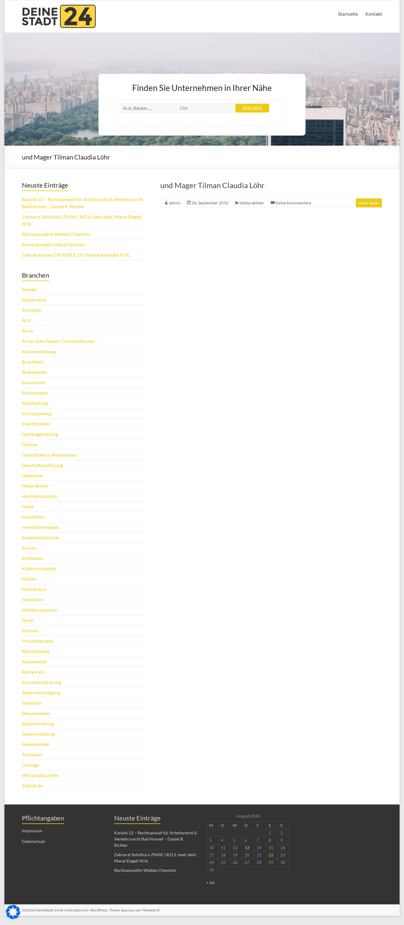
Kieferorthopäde (39, 568)
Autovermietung (39, 351)
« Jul (210, 882)
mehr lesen (369, 202)
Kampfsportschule (40, 537)
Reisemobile (34, 661)
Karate (29, 548)
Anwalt (29, 289)
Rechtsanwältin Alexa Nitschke (53, 244)
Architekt (31, 310)
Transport (32, 754)
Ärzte (27, 330)
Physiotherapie (37, 641)
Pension (30, 630)
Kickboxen (32, 558)
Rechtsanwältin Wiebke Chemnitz (56, 234)
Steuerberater (36, 713)
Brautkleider (34, 372)
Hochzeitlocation (39, 496)
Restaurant (33, 672)
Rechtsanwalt (36, 651)
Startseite (348, 14)
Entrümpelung (36, 413)
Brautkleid (32, 361)
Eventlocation (36, 423)
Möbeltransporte (39, 610)
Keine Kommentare (293, 202)
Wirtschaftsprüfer (40, 775)
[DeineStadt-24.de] (59, 7)
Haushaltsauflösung (42, 465)
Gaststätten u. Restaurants (49, 454)
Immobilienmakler (40, 527)
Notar (28, 620)
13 (247, 847)
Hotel (27, 506)
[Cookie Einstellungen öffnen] (13, 917)
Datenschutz (33, 841)
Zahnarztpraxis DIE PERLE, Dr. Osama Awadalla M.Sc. (76, 255)
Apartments (34, 299)
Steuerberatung (38, 723)
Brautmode (33, 382)
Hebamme (32, 475)
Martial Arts (34, 589)
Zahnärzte (32, 785)
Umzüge (30, 765)
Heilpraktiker (252, 202)
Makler (29, 579)
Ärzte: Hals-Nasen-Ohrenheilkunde (58, 341)
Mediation (32, 599)
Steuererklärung (38, 734)
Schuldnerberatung (41, 682)
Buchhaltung (35, 403)
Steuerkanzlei (35, 744)
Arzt (26, 320)
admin (174, 202)
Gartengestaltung (40, 434)
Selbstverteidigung (41, 692)
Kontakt (373, 14)
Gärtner (30, 444)
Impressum (32, 830)
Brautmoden (35, 392)
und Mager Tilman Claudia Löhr (212, 185)
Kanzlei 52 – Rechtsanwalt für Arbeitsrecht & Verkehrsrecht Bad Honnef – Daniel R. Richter (155, 839)
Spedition (31, 703)
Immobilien (33, 517)
